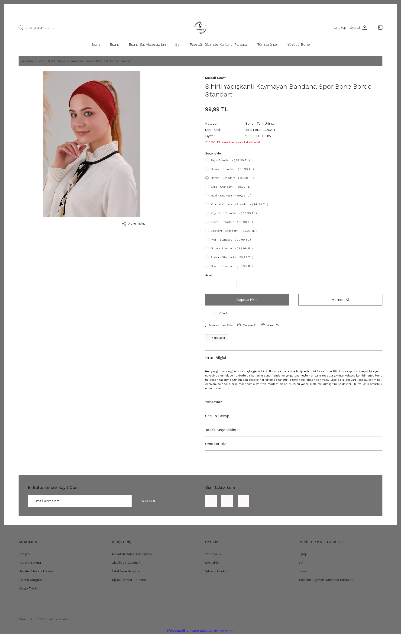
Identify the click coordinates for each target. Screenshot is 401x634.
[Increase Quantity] (231, 284)
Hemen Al (340, 299)
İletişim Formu (30, 562)
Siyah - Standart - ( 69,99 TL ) (232, 266)
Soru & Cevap (217, 416)
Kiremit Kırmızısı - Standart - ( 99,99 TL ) (239, 204)
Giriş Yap (340, 27)
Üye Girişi (212, 562)
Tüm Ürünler (266, 123)
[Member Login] (363, 27)
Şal (300, 562)
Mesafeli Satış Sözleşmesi (132, 554)
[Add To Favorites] (219, 325)
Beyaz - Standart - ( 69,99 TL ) (232, 169)
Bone (249, 123)
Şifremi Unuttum (217, 571)
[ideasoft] (176, 631)
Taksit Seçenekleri (221, 430)
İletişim (24, 554)
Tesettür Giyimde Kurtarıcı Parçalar (325, 580)
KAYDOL (149, 501)
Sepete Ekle (247, 299)
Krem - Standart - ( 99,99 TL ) (232, 222)
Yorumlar (213, 402)
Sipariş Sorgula (30, 580)
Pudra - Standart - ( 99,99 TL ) (232, 257)
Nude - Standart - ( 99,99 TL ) (232, 248)
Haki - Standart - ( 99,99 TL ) (231, 195)
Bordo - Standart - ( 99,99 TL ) (232, 178)
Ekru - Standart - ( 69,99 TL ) (231, 186)
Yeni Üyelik (213, 554)
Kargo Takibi (28, 588)
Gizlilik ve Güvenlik (126, 562)
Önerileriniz (215, 443)
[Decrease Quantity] (210, 284)
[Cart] (379, 27)
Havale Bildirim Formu (36, 571)
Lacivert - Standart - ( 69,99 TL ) (234, 230)
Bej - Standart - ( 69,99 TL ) (230, 160)
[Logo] (200, 27)
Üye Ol (355, 27)
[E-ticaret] (199, 631)
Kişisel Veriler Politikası (129, 580)
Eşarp (302, 554)
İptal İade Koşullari (126, 571)
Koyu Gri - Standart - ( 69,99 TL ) (234, 213)
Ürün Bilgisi (215, 357)
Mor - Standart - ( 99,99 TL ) (231, 239)
